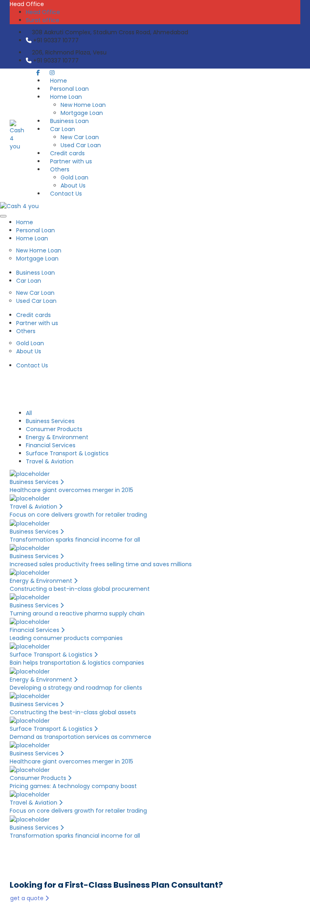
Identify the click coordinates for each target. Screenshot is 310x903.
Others (59, 169)
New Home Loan (83, 105)
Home (24, 222)
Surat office (42, 20)
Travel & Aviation (49, 461)
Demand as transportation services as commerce (80, 737)
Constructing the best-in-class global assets (73, 712)
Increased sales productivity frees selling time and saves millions (101, 564)
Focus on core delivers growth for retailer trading (78, 515)
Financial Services (50, 445)
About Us (28, 351)
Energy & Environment (57, 437)
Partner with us (37, 323)
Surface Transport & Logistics (67, 453)
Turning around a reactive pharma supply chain (77, 613)
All (29, 413)
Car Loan (62, 129)
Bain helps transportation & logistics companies (77, 663)
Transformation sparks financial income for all (75, 540)
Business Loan (35, 273)
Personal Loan (35, 230)
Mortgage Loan (37, 258)
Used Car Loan (36, 301)
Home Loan (66, 97)
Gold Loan (74, 177)
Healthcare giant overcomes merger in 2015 (71, 490)
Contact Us (66, 194)
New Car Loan (80, 137)
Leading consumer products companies (66, 638)
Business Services (50, 421)
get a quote (27, 898)
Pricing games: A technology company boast (73, 786)
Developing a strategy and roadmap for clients (76, 688)
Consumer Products (54, 429)
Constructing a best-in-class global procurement (80, 589)
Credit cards (33, 315)
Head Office (43, 12)
